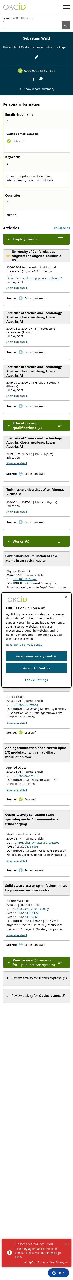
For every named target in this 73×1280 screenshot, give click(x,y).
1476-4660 (31, 917)
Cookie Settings (36, 680)
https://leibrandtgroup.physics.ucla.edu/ (34, 278)
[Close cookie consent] (66, 597)
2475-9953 (31, 846)
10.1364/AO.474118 (25, 775)
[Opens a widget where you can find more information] (58, 1273)
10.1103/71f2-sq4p (25, 579)
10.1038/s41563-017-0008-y (31, 909)
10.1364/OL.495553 (25, 705)
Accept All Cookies (36, 668)
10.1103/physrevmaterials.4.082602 (36, 842)
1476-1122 (31, 913)
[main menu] (66, 7)
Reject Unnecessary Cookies (36, 656)
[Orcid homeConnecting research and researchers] (14, 7)
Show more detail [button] (16, 287)
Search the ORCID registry (18, 18)
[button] (62, 228)
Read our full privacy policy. (24, 644)
